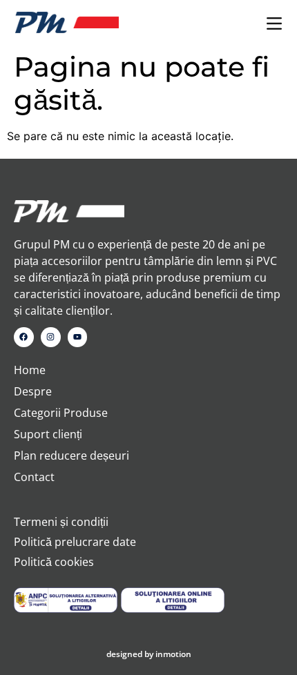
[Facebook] (24, 337)
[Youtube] (78, 337)
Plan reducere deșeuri (71, 455)
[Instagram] (51, 337)
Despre (33, 391)
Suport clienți (48, 434)
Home (30, 370)
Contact (34, 477)
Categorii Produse (61, 412)
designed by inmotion (148, 654)
